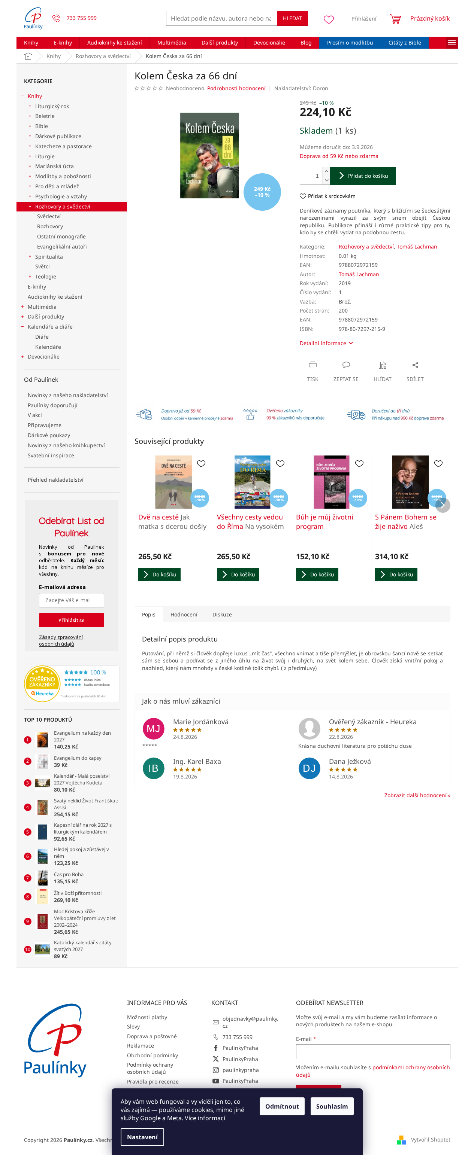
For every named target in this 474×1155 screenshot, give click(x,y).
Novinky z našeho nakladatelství (68, 395)
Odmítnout (282, 1106)
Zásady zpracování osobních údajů (61, 640)
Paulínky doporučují (53, 405)
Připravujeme (44, 425)
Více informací (205, 1118)
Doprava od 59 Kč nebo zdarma (339, 155)
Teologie (45, 276)
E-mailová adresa (62, 587)
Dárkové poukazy (49, 435)
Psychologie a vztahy (61, 196)
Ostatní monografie (61, 236)
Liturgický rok (52, 106)
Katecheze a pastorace (63, 146)
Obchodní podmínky (152, 1055)
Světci (42, 266)
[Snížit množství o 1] (326, 180)
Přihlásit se (71, 620)
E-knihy (37, 286)
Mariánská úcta (54, 166)
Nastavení (142, 1137)
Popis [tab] (149, 614)
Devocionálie (44, 356)
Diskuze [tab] (222, 614)
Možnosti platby (147, 1017)
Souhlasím (332, 1106)
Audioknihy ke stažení (55, 296)
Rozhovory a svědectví (62, 206)
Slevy (133, 1026)
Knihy (35, 96)
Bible (41, 125)
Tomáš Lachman (417, 246)
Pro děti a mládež (57, 186)
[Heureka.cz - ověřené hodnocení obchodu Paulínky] (72, 683)
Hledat (292, 18)
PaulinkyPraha (240, 1047)
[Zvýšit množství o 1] (326, 171)
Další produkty (46, 316)
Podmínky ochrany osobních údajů (150, 1068)
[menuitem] (31, 43)
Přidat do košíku (368, 175)
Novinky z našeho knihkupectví (66, 445)
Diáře (42, 336)
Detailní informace (323, 343)
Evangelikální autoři (62, 246)
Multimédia (42, 306)
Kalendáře (48, 346)
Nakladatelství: (301, 88)
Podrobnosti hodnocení (236, 88)
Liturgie (45, 156)
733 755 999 (238, 1036)
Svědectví (49, 216)
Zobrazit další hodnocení (415, 795)
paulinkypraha (241, 1069)
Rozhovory (50, 226)
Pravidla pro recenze (153, 1081)
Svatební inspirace (51, 455)
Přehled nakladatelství (56, 479)
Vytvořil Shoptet (430, 1139)
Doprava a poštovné (152, 1036)
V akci (35, 414)
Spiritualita (49, 256)
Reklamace (140, 1045)
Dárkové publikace (58, 136)
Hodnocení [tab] (183, 614)
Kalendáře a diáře (50, 326)
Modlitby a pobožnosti (63, 176)
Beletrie (45, 115)
